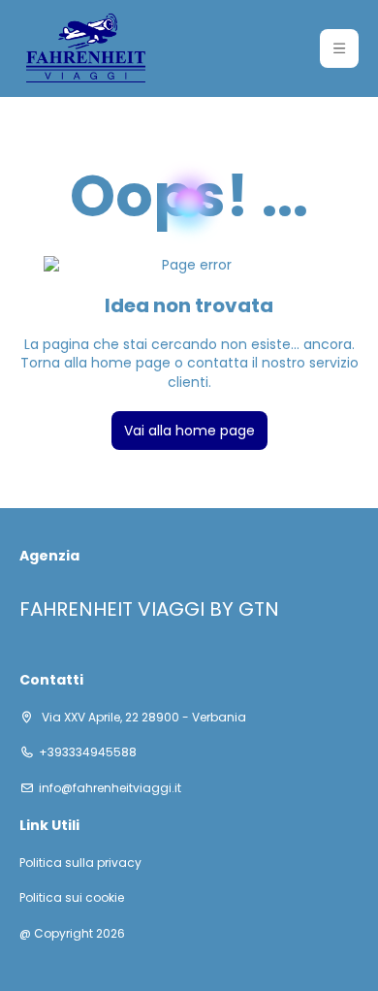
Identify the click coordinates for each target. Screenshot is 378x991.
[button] (339, 48)
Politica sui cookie (71, 898)
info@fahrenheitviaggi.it (110, 788)
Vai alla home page (189, 430)
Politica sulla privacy (80, 863)
